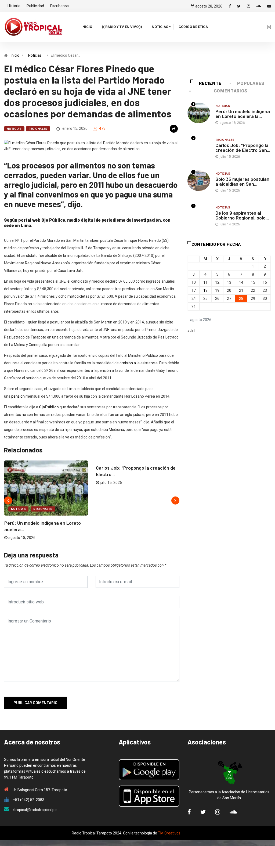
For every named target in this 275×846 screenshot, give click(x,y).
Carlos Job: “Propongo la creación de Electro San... (242, 147)
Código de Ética (193, 27)
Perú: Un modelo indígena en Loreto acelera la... (242, 113)
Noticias (160, 27)
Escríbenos (59, 6)
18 (205, 290)
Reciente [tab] (210, 83)
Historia (14, 6)
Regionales (38, 129)
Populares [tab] (250, 83)
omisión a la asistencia (139, 363)
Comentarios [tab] (230, 90)
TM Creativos (169, 833)
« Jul (191, 331)
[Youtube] (269, 6)
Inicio (86, 27)
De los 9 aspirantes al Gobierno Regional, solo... (242, 215)
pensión (18, 396)
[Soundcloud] (258, 6)
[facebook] (230, 6)
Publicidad (35, 6)
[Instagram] (248, 6)
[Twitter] (239, 6)
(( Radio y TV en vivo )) (122, 27)
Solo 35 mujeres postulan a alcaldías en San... (242, 181)
